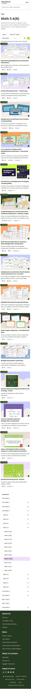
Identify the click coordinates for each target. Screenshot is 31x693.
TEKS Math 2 (6, 507)
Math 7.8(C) (6, 599)
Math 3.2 (5, 519)
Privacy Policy (20, 679)
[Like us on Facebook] (8, 672)
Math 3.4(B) (8, 535)
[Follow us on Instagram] (6, 672)
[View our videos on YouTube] (11, 672)
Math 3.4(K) (8, 570)
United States (9, 676)
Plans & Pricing (6, 636)
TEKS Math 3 (6, 511)
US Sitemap (13, 682)
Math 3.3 (5, 523)
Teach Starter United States (11, 645)
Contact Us (5, 661)
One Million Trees (7, 621)
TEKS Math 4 (6, 591)
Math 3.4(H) (8, 559)
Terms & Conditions (21, 676)
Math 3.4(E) (8, 547)
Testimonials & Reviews (9, 624)
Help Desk (5, 657)
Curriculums (6, 639)
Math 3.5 (6, 574)
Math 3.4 (6, 528)
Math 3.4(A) (8, 532)
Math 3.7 (6, 583)
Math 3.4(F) (8, 551)
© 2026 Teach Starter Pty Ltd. (16, 685)
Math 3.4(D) (8, 543)
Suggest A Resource (8, 664)
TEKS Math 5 (6, 595)
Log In (20, 682)
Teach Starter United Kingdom (11, 649)
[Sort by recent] (24, 38)
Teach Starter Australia (9, 642)
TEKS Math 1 (5, 502)
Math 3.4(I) (7, 563)
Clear (15, 38)
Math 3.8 (6, 587)
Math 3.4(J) (8, 566)
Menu (27, 2)
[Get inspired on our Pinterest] (13, 672)
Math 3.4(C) (8, 539)
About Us (5, 618)
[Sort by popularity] (28, 38)
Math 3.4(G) (8, 555)
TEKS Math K (6, 498)
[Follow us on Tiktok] (3, 672)
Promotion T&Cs (9, 679)
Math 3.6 (6, 579)
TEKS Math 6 (6, 607)
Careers (4, 627)
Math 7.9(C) (5, 603)
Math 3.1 (5, 515)
